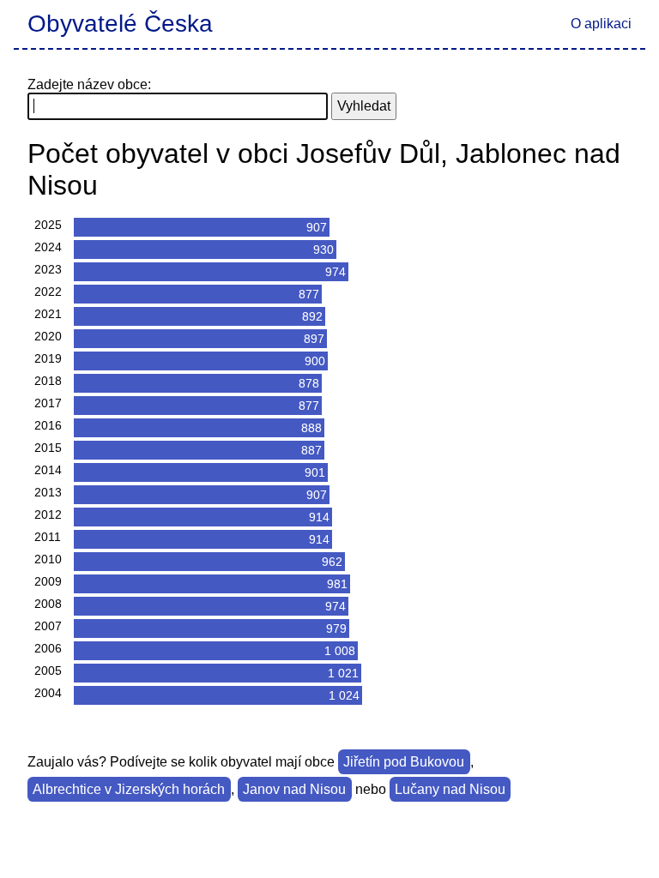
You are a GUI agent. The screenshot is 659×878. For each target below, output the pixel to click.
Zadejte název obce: (89, 84)
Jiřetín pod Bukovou (403, 762)
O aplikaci (601, 23)
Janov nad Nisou (294, 789)
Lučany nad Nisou (450, 789)
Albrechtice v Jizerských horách (129, 789)
